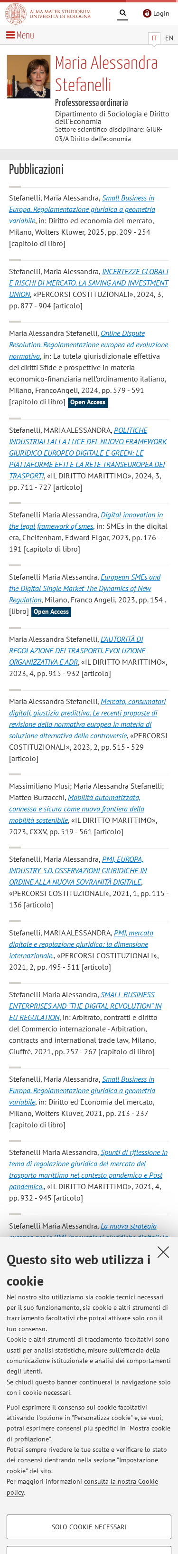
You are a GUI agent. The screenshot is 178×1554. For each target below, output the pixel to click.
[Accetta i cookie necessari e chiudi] (163, 1251)
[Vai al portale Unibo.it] (48, 13)
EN (169, 38)
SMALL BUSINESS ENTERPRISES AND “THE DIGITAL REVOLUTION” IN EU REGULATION (85, 1006)
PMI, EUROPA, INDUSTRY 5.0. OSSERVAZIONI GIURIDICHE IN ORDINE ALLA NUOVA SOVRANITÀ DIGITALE (78, 870)
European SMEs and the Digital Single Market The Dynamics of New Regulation (84, 588)
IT (154, 38)
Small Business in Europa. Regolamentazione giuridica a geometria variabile (82, 209)
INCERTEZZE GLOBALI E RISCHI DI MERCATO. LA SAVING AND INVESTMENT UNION (88, 283)
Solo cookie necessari (89, 1527)
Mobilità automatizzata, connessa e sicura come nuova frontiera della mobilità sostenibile (76, 808)
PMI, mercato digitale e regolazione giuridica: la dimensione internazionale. (81, 944)
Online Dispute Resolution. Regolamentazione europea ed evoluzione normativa (88, 344)
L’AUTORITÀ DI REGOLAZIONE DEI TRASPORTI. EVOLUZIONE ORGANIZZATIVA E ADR (77, 650)
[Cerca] (122, 14)
